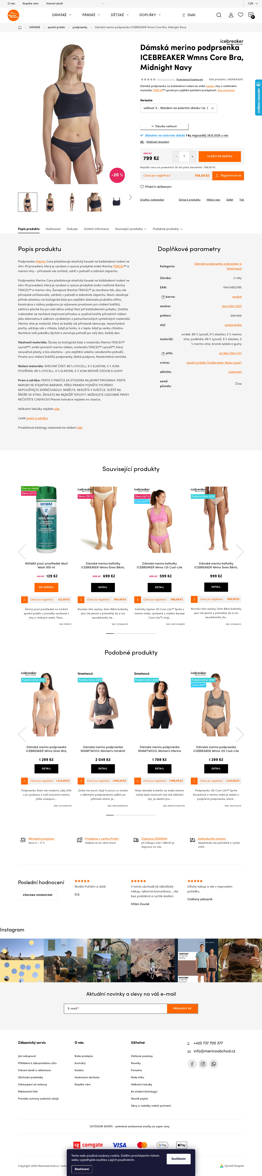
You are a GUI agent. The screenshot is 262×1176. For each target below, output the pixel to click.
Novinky (136, 1063)
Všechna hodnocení (38, 895)
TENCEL (157, 90)
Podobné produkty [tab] (166, 229)
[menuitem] (62, 15)
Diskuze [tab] (72, 229)
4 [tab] (135, 633)
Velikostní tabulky (141, 1084)
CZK (250, 3)
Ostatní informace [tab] (96, 229)
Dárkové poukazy (142, 1056)
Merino (41, 261)
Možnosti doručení (157, 142)
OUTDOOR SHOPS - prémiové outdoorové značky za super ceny (129, 1126)
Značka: (152, 200)
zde (56, 409)
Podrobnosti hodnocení (189, 80)
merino (210, 86)
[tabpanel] (46, 556)
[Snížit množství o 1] (176, 156)
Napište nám (31, 3)
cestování (235, 372)
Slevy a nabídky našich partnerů (151, 1106)
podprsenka (233, 325)
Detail (103, 587)
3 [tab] (127, 633)
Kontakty (80, 1063)
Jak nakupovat (27, 1056)
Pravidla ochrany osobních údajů (38, 1099)
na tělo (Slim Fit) (230, 353)
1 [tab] (110, 633)
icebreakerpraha (203, 1063)
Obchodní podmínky (30, 1077)
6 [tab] (152, 633)
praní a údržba (37, 418)
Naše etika (137, 1077)
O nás (11, 3)
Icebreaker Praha (192, 1063)
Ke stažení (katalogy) (144, 1092)
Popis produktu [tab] (29, 229)
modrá (237, 297)
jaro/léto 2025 (232, 306)
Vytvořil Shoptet (234, 1166)
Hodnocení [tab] (53, 229)
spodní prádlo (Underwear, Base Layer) (214, 362)
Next (240, 552)
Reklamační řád (28, 1092)
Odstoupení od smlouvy (32, 1084)
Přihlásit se (182, 1008)
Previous (22, 552)
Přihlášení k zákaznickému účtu (37, 1063)
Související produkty (129, 229)
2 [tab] (118, 633)
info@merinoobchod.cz (214, 1051)
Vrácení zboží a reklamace (34, 1070)
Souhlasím (178, 1158)
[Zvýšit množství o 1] (192, 156)
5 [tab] (143, 633)
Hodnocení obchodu (87, 1077)
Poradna (136, 1070)
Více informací (226, 90)
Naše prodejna (84, 1056)
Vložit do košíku (219, 156)
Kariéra (79, 1070)
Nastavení (82, 1169)
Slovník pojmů (139, 1099)
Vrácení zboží (54, 3)
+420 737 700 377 (208, 1043)
